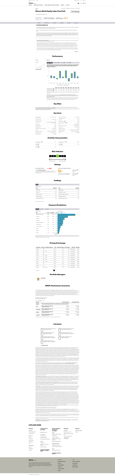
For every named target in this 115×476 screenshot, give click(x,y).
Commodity (31, 438)
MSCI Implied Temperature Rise (70, 363)
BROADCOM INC (61, 190)
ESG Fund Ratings (68, 362)
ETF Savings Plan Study (56, 450)
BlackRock (30, 0)
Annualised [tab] (62, 62)
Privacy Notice (75, 463)
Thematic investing (55, 437)
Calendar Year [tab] (50, 62)
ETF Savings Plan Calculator (45, 439)
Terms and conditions (76, 461)
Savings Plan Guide (43, 437)
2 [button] (55, 270)
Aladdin (37, 0)
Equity (30, 437)
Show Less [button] (76, 51)
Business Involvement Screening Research (44, 363)
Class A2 (37, 249)
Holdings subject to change (39, 201)
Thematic (30, 450)
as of (36, 300)
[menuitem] (30, 5)
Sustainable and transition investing (56, 439)
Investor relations (61, 468)
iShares (34, 0)
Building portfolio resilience (56, 434)
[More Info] (62, 18)
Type (36, 212)
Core (29, 443)
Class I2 (37, 263)
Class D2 (37, 253)
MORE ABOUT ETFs (43, 432)
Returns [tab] (48, 60)
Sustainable (31, 448)
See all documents (44, 345)
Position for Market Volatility (56, 446)
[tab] (40, 65)
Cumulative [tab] (68, 62)
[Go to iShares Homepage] (32, 3)
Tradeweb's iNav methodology (66, 438)
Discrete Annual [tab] (56, 62)
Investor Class (38, 247)
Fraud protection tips (61, 461)
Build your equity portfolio (56, 441)
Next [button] (56, 270)
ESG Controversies (63, 363)
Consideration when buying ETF (68, 434)
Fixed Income (31, 440)
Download (78, 8)
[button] (83, 3)
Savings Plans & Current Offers (44, 445)
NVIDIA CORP (38, 190)
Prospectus (73, 8)
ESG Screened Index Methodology (55, 363)
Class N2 (37, 265)
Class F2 (37, 257)
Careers (59, 470)
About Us (59, 463)
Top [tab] (36, 184)
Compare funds (31, 433)
